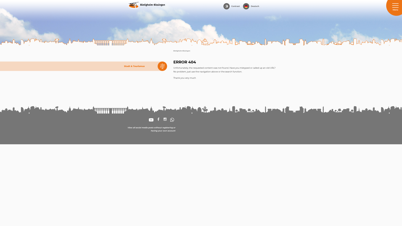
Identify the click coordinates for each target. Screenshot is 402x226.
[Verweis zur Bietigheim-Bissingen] (150, 4)
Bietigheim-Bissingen (181, 51)
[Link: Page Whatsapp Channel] (172, 120)
